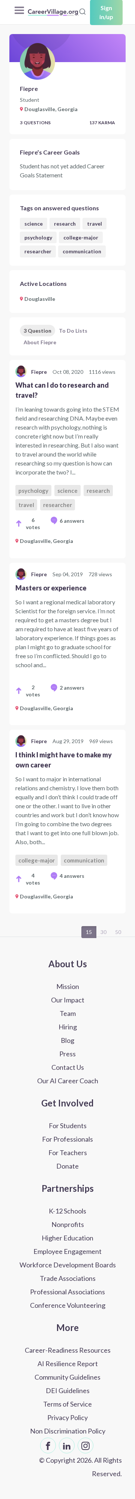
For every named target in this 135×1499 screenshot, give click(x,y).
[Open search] (82, 11)
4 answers (72, 876)
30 (103, 932)
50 (118, 932)
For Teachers (67, 1152)
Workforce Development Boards (68, 1265)
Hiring (67, 1027)
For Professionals (67, 1139)
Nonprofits (67, 1224)
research (65, 223)
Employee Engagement (67, 1251)
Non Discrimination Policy (67, 1431)
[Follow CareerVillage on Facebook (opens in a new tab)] (48, 1445)
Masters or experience (51, 588)
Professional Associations (67, 1292)
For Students (68, 1125)
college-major (80, 237)
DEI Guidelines (68, 1390)
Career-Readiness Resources (68, 1350)
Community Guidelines (67, 1377)
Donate (67, 1166)
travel (94, 223)
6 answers (72, 521)
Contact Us (67, 1067)
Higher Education (67, 1238)
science (33, 223)
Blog (67, 1040)
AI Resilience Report (68, 1363)
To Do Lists (73, 330)
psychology (38, 237)
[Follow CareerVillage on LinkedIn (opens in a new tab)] (67, 1445)
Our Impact (67, 1000)
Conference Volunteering (67, 1305)
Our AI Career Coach (67, 1081)
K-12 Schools (67, 1211)
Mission (67, 986)
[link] (67, 459)
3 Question (37, 330)
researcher (37, 251)
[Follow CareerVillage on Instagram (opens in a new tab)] (85, 1445)
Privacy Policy (67, 1417)
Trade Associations (68, 1278)
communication (82, 251)
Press (67, 1054)
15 (89, 932)
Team (68, 1013)
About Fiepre (40, 342)
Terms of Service (67, 1404)
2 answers (72, 687)
